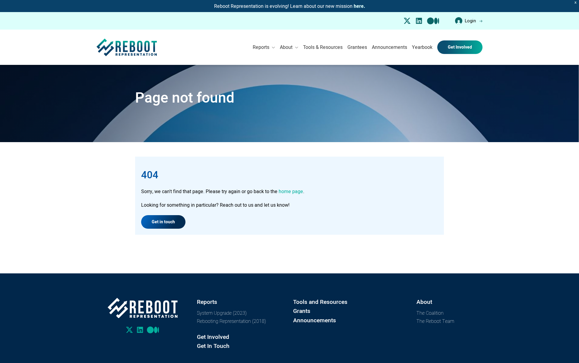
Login (470, 21)
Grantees (357, 47)
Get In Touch (213, 346)
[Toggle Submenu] (273, 47)
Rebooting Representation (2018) (231, 321)
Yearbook (422, 47)
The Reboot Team (435, 321)
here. (359, 6)
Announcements (389, 47)
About (286, 47)
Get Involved (460, 47)
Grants (301, 311)
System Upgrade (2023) (222, 313)
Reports (261, 47)
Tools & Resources (323, 47)
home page (291, 191)
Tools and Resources (320, 302)
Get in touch (163, 222)
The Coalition (430, 313)
